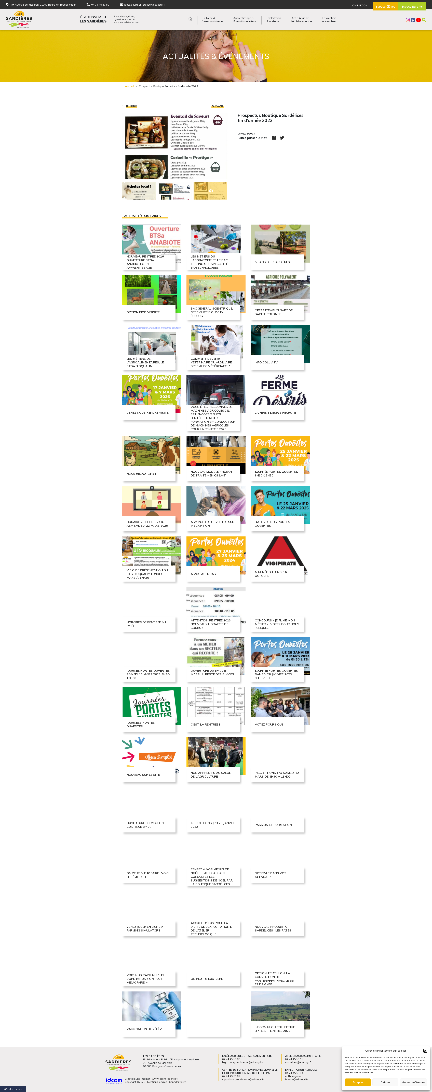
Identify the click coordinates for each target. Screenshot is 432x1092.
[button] (425, 1050)
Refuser (385, 1082)
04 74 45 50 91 (294, 1059)
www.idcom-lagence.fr (165, 1078)
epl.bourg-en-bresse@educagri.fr (296, 1078)
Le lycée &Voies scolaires (211, 19)
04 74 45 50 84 (294, 1073)
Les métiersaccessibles (329, 19)
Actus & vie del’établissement (300, 19)
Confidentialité (177, 1082)
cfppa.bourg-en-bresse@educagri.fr (243, 1079)
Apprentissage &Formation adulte (243, 19)
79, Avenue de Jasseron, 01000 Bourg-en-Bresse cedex (43, 4)
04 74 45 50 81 (231, 1076)
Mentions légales (157, 1082)
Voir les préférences (413, 1082)
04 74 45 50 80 (100, 4)
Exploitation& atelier (274, 19)
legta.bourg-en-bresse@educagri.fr (144, 4)
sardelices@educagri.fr (298, 1062)
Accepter (358, 1082)
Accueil (129, 86)
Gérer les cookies (13, 1089)
